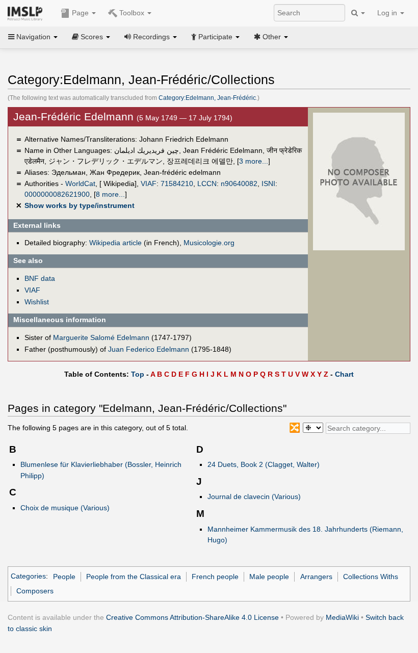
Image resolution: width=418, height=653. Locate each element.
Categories (28, 576)
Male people (269, 576)
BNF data (39, 278)
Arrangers (316, 576)
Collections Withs (370, 576)
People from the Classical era (133, 576)
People (64, 576)
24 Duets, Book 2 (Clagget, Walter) (263, 464)
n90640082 (239, 183)
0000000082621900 (57, 194)
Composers (35, 591)
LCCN (207, 183)
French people (215, 576)
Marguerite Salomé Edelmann (101, 337)
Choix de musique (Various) (65, 508)
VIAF (148, 183)
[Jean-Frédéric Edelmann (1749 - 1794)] (359, 181)
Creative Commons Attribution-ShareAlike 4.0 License (192, 617)
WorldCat (80, 183)
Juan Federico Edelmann (148, 349)
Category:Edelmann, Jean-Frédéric (207, 97)
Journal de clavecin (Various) (254, 496)
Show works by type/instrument (79, 205)
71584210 (177, 183)
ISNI (268, 183)
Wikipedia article (115, 243)
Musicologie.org (209, 243)
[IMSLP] (27, 12)
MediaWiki (342, 617)
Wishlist (36, 302)
